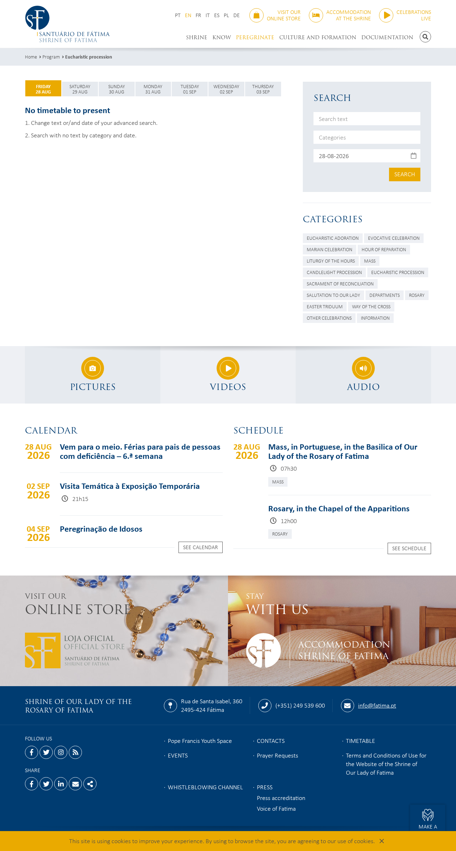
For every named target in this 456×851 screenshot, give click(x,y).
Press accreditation (281, 797)
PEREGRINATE (255, 37)
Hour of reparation (384, 249)
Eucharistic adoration (333, 237)
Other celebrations (329, 317)
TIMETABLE (360, 740)
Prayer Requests (277, 755)
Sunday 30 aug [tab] (116, 89)
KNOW (221, 37)
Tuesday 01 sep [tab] (190, 89)
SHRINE (196, 37)
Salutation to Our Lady (333, 295)
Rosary (417, 295)
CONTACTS (271, 740)
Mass (369, 260)
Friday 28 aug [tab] (43, 89)
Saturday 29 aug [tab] (79, 89)
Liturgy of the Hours (331, 260)
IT (208, 15)
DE (236, 15)
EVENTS (178, 755)
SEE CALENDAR (200, 547)
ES (216, 15)
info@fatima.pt (377, 705)
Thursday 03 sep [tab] (263, 89)
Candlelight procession (334, 272)
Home (31, 56)
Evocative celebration (394, 237)
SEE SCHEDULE (409, 548)
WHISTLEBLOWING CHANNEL (205, 786)
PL (226, 15)
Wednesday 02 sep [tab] (226, 89)
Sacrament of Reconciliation (340, 283)
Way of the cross (371, 306)
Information (375, 317)
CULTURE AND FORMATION (317, 37)
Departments (384, 295)
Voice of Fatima (276, 808)
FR (198, 15)
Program (51, 56)
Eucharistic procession (88, 56)
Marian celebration (329, 249)
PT (178, 15)
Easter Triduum (325, 306)
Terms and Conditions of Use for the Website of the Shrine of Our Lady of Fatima (386, 763)
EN (188, 15)
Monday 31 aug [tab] (153, 89)
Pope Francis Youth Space (200, 740)
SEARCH (404, 173)
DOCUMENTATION (387, 37)
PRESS (265, 786)
